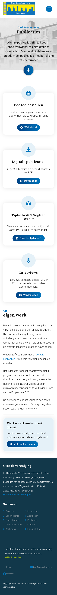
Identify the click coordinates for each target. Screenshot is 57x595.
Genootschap (12, 520)
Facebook (10, 574)
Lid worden (32, 511)
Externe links (33, 529)
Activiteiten (32, 516)
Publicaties (32, 520)
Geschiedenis (12, 516)
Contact (31, 524)
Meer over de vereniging (18, 494)
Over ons (10, 511)
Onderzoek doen (14, 524)
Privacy (9, 567)
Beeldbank (11, 529)
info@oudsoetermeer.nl (42, 567)
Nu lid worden (14, 557)
